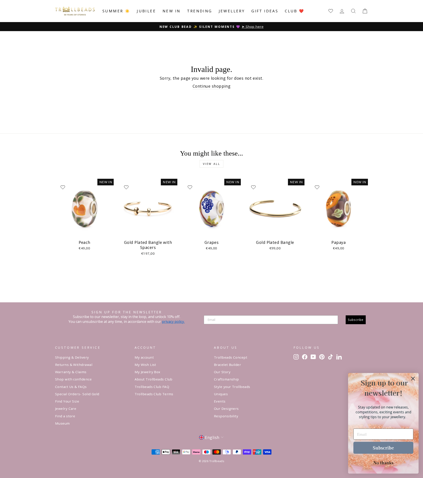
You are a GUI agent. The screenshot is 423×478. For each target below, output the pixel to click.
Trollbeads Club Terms (154, 394)
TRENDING (199, 10)
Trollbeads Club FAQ (152, 386)
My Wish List (145, 364)
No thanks (383, 462)
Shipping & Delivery (72, 357)
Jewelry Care (65, 408)
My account (144, 357)
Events (220, 401)
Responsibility (226, 416)
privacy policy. (173, 321)
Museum (62, 423)
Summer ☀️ (116, 10)
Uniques (221, 394)
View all (211, 164)
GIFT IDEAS (264, 10)
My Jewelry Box (147, 372)
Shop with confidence (73, 379)
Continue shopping (212, 86)
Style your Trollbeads (232, 386)
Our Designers (226, 408)
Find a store (65, 416)
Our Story (222, 372)
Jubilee (146, 10)
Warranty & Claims (71, 372)
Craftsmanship (226, 379)
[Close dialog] (413, 378)
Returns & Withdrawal (73, 364)
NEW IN (171, 10)
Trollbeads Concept (230, 357)
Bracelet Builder (227, 364)
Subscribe (356, 320)
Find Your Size (67, 401)
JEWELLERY (232, 10)
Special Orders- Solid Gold (77, 394)
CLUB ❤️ (294, 10)
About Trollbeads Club (154, 379)
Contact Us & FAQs (71, 386)
